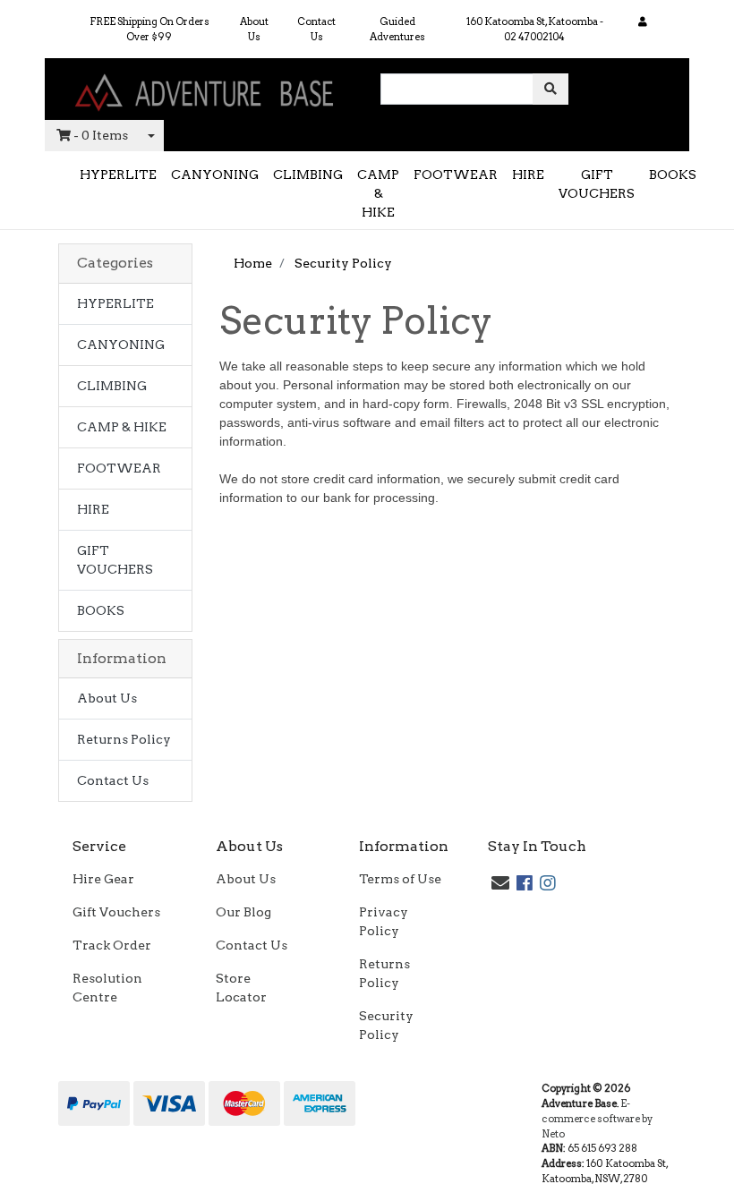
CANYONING (215, 174)
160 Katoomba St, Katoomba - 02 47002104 (534, 29)
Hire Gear (103, 879)
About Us (254, 29)
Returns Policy (124, 739)
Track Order (112, 945)
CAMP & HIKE (378, 193)
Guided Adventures (397, 29)
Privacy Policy (383, 921)
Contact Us (316, 29)
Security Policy (386, 1025)
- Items (100, 135)
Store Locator (241, 987)
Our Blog (243, 912)
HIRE (528, 174)
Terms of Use (400, 879)
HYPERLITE (118, 174)
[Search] (550, 89)
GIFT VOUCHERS (597, 183)
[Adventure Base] (206, 88)
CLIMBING (308, 174)
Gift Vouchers (116, 912)
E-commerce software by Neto (597, 1118)
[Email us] (500, 883)
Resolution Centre (107, 987)
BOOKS (672, 174)
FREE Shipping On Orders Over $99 (149, 29)
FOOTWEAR (456, 174)
